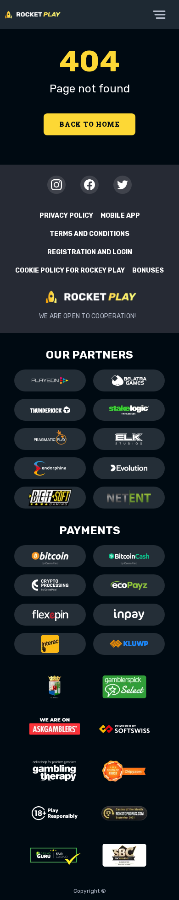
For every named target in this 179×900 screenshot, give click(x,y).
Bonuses (148, 270)
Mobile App (120, 216)
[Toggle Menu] (159, 14)
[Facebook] (89, 185)
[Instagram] (56, 185)
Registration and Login (89, 252)
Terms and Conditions (89, 234)
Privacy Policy (66, 216)
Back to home (89, 124)
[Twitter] (122, 185)
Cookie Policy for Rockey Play (70, 270)
